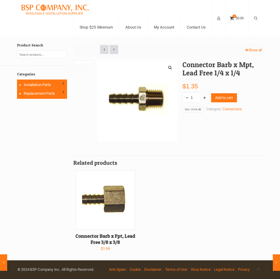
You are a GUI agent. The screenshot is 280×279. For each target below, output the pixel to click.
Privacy (244, 269)
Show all (255, 50)
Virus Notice (201, 269)
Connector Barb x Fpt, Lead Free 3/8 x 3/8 (105, 239)
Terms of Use (176, 269)
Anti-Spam (117, 269)
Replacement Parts (39, 93)
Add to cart (224, 98)
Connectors (232, 109)
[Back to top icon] (258, 269)
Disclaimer (153, 269)
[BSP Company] (55, 9)
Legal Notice (224, 269)
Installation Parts (37, 85)
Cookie (135, 269)
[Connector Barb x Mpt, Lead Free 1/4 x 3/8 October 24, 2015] (276, 262)
